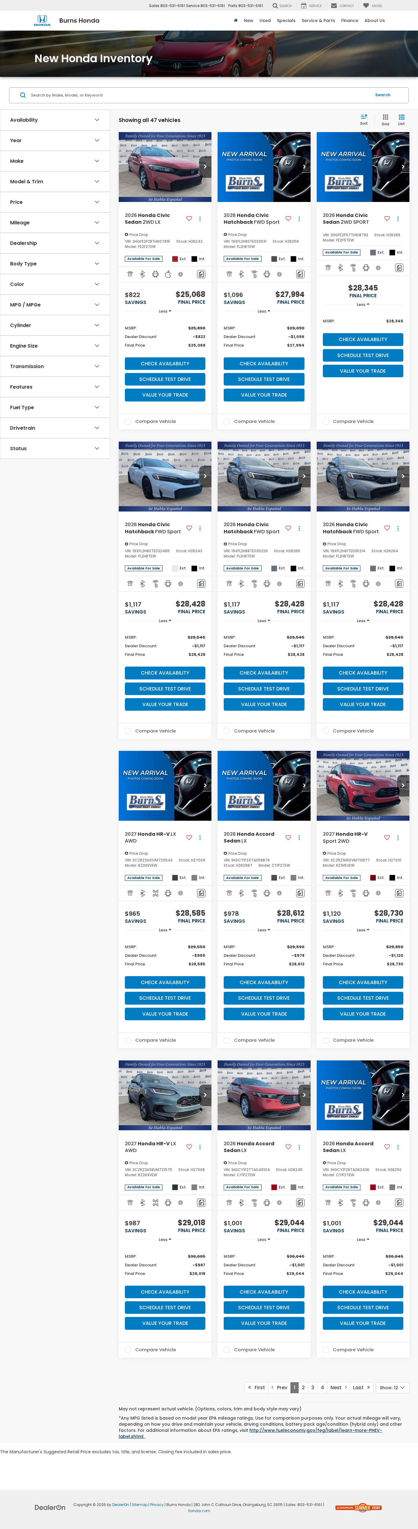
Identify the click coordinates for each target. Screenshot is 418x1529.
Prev (280, 1387)
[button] (205, 167)
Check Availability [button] (165, 363)
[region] (165, 336)
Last (360, 1387)
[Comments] (201, 274)
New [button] (248, 20)
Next (337, 1387)
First (258, 1387)
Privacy (157, 1504)
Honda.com (199, 1510)
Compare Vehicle (155, 422)
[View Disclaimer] (181, 274)
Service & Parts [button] (318, 20)
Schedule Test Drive (165, 379)
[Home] (236, 20)
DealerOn (120, 1504)
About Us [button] (374, 20)
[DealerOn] (50, 1507)
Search (382, 95)
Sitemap (139, 1504)
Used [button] (265, 20)
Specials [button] (286, 20)
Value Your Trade (165, 394)
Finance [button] (349, 20)
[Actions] (200, 219)
